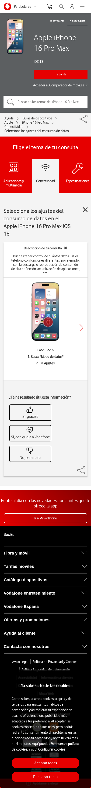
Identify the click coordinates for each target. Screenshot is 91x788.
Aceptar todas (45, 763)
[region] (45, 729)
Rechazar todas (45, 776)
